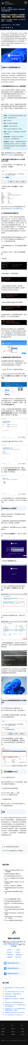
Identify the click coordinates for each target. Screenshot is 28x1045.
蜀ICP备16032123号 (22, 1040)
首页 (4, 7)
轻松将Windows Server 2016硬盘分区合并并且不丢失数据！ (15, 1005)
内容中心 (10, 7)
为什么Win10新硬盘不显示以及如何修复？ (14, 879)
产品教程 (13, 1034)
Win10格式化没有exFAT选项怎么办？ (14, 1014)
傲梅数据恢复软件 (13, 968)
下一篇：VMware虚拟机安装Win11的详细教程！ (13, 850)
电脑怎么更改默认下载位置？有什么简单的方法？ (14, 882)
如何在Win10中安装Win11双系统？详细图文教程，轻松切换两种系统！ (13, 10)
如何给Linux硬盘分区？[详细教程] (13, 885)
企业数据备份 (13, 941)
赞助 (23, 1028)
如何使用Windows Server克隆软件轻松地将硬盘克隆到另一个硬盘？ (15, 1009)
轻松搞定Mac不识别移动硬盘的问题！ (14, 1002)
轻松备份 (3, 1031)
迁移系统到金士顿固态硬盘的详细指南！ (14, 892)
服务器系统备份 (15, 943)
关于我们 (13, 1028)
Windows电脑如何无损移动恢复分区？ (14, 920)
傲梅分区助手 (13, 335)
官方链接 (7, 374)
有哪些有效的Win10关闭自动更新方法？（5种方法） (13, 917)
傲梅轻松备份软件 (13, 963)
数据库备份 (10, 954)
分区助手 (3, 1028)
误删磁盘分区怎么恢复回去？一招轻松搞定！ (14, 999)
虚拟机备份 (10, 957)
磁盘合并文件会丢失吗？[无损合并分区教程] (14, 913)
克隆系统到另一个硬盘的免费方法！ (13, 994)
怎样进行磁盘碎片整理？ (11, 996)
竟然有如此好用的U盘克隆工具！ (13, 907)
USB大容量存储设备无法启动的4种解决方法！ (14, 910)
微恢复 (2, 1034)
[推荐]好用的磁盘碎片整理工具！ (13, 873)
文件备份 (9, 949)
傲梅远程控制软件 (13, 973)
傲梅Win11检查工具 (9, 155)
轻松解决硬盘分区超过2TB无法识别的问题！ (14, 888)
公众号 (23, 1034)
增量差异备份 (19, 954)
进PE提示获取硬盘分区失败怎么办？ (14, 876)
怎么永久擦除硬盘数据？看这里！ (13, 899)
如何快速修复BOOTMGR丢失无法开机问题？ (15, 988)
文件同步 (18, 949)
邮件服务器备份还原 (13, 944)
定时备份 (18, 952)
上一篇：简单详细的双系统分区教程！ (10, 846)
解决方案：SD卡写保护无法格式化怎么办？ (14, 904)
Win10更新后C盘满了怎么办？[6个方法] (14, 991)
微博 (23, 1031)
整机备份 (9, 952)
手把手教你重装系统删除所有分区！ (14, 901)
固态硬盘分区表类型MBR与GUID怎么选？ (15, 1012)
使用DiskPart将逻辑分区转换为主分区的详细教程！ (14, 871)
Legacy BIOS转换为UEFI (16, 208)
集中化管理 (18, 957)
